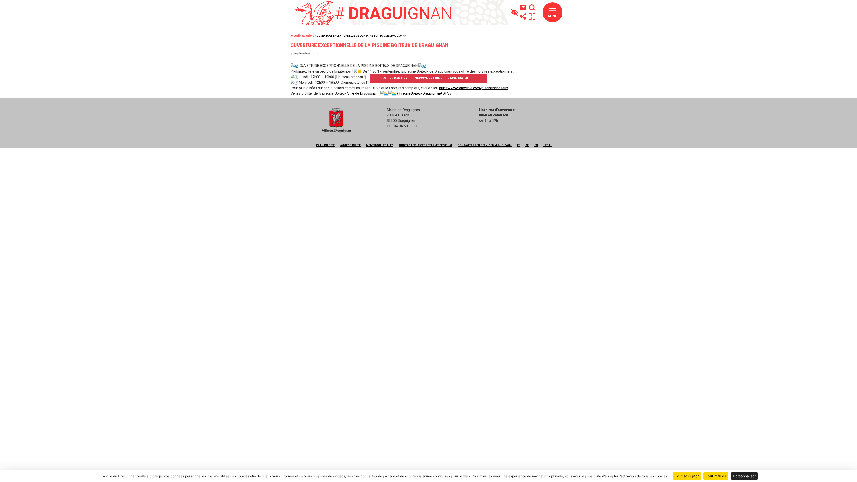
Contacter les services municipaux (485, 145)
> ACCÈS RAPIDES (394, 78)
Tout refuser (716, 476)
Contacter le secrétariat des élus (425, 145)
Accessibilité (350, 145)
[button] (552, 12)
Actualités (308, 35)
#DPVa (445, 93)
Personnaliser (744, 476)
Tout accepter (687, 476)
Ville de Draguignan (362, 93)
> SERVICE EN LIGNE (427, 78)
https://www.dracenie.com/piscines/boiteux (473, 88)
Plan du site (325, 145)
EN (536, 145)
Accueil (295, 35)
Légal (547, 145)
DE (527, 145)
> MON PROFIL (458, 78)
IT (518, 145)
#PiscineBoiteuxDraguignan (418, 93)
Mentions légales (379, 145)
